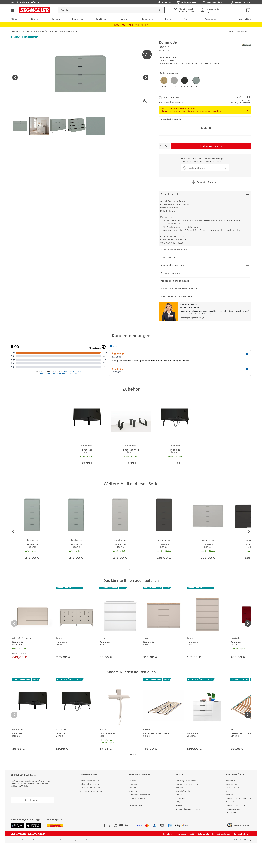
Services (179, 794)
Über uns (230, 791)
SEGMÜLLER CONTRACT (236, 805)
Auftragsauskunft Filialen (91, 787)
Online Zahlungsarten (89, 784)
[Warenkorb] (248, 10)
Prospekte (166, 2)
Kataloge (132, 802)
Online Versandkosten (89, 780)
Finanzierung (181, 798)
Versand (246, 102)
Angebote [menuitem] (210, 19)
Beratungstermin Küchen (187, 784)
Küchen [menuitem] (34, 19)
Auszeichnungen (233, 809)
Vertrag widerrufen (241, 840)
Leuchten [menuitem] (78, 19)
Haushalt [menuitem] (124, 19)
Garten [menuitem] (56, 19)
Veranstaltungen (136, 805)
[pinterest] (110, 826)
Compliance (231, 812)
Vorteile (229, 794)
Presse (179, 805)
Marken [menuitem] (187, 19)
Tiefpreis (132, 787)
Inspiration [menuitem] (244, 19)
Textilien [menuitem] (101, 19)
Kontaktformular (183, 791)
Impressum (182, 834)
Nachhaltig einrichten (235, 802)
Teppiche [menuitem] (147, 19)
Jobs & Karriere (232, 787)
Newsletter (133, 791)
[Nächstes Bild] (145, 77)
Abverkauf (133, 780)
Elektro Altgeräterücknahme (188, 809)
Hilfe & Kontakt (188, 2)
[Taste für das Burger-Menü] (12, 10)
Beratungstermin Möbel (186, 780)
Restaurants (231, 784)
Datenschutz (203, 834)
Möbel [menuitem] (14, 19)
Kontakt (179, 787)
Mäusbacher (164, 50)
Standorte (230, 780)
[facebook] (104, 826)
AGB (192, 834)
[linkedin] (126, 826)
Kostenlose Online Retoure (91, 791)
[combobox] (164, 146)
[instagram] (115, 826)
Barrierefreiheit (241, 834)
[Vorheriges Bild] (15, 77)
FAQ (177, 802)
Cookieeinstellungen (221, 834)
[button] (144, 100)
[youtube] (121, 826)
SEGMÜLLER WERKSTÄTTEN (238, 798)
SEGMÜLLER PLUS (242, 2)
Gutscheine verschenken (139, 794)
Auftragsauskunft (215, 2)
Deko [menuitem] (168, 19)
